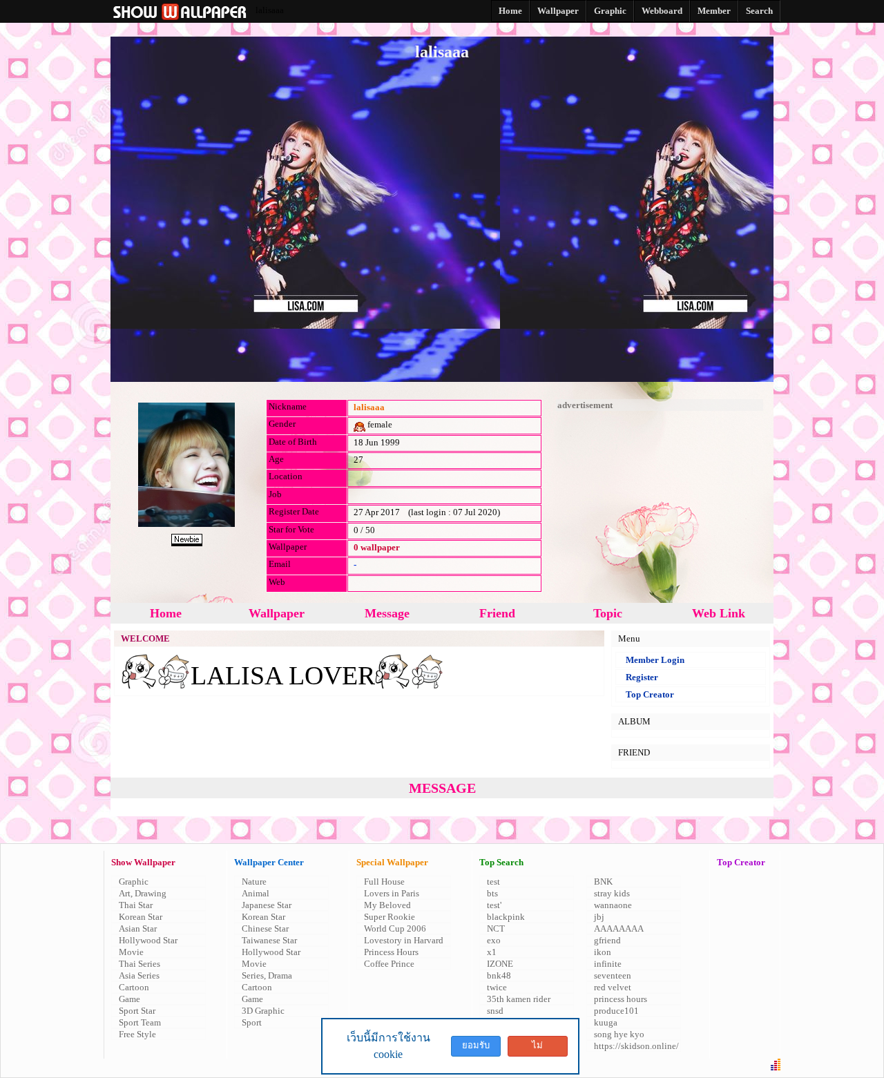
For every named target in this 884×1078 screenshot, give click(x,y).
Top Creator (650, 694)
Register (642, 677)
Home (166, 613)
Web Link (718, 613)
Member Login (655, 660)
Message (387, 613)
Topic (607, 613)
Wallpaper (277, 613)
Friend (497, 613)
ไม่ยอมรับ (537, 1048)
